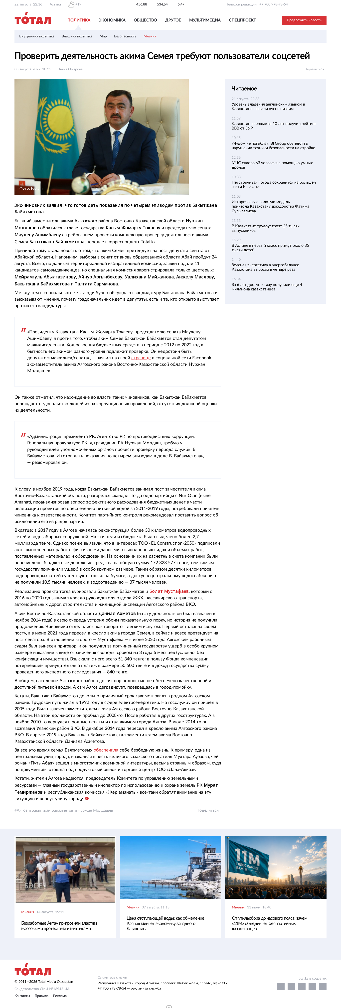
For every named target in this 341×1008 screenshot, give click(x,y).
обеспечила (106, 750)
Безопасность (125, 36)
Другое (173, 20)
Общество (145, 20)
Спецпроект (242, 20)
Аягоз (22, 810)
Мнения (150, 36)
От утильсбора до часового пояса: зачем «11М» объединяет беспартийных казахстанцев (269, 923)
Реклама (60, 996)
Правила (41, 996)
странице (141, 358)
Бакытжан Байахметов (52, 810)
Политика (78, 20)
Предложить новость (304, 20)
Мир (103, 36)
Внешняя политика (77, 36)
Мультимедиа (205, 20)
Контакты (22, 996)
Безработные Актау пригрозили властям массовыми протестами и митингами (59, 926)
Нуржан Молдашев (95, 810)
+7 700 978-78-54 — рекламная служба (129, 988)
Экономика (112, 20)
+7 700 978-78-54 (273, 4)
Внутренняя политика (36, 36)
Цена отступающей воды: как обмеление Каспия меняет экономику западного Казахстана (165, 923)
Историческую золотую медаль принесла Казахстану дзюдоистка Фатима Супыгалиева (270, 206)
